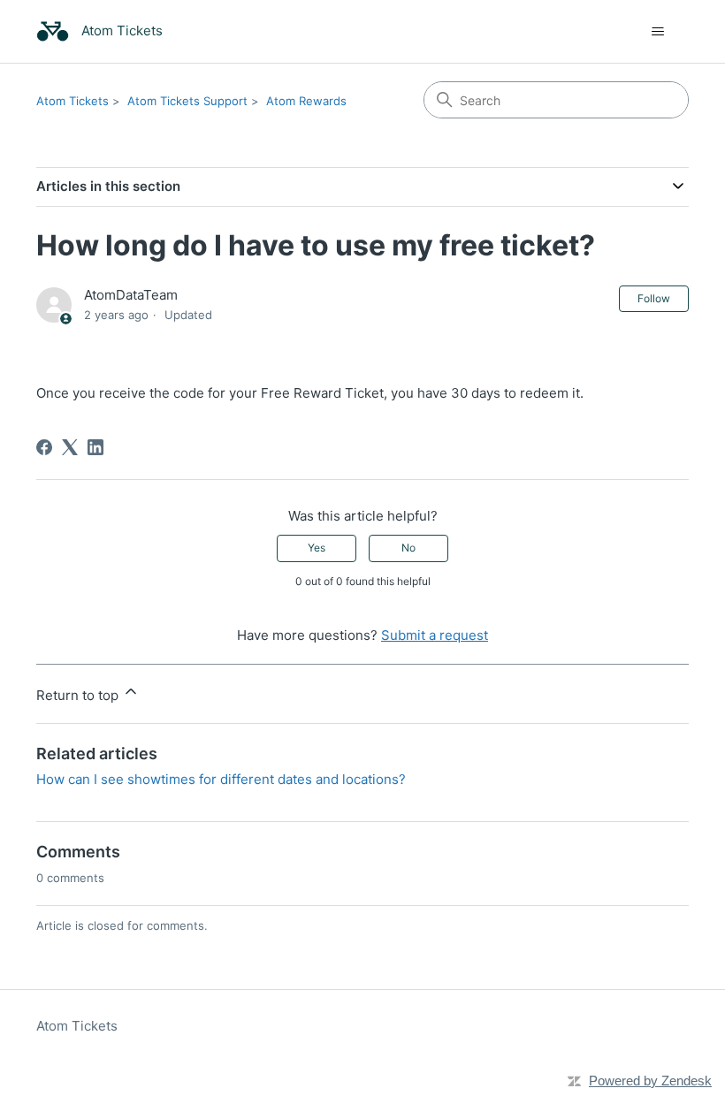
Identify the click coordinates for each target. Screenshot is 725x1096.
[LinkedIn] (95, 447)
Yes (316, 547)
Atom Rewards (306, 101)
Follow (653, 298)
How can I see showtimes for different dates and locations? (221, 779)
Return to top (79, 695)
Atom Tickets (72, 101)
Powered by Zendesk (650, 1080)
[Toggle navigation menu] (657, 32)
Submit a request (434, 635)
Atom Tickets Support (187, 101)
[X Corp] (70, 447)
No (408, 547)
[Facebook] (44, 447)
